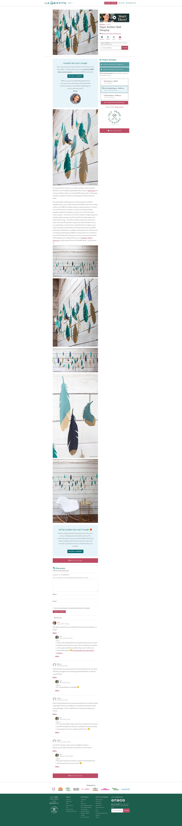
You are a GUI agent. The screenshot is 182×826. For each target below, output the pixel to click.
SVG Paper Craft (117, 33)
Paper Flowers (99, 799)
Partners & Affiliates (71, 811)
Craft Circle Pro (85, 817)
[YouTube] (121, 800)
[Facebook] (118, 800)
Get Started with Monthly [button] (114, 102)
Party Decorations (108, 33)
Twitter (90, 238)
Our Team (68, 799)
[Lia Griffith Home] (56, 3)
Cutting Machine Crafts (101, 813)
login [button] (132, 3)
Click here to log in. (119, 107)
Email (55, 601)
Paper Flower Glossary (86, 805)
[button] (110, 3)
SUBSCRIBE (124, 47)
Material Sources (85, 813)
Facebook (84, 238)
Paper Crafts (99, 805)
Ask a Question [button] (115, 130)
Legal (67, 803)
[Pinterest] (112, 800)
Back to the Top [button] (76, 560)
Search (122, 3)
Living (97, 811)
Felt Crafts (98, 801)
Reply (54, 633)
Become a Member (85, 811)
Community (83, 799)
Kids (97, 809)
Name (55, 594)
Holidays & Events (100, 807)
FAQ (67, 807)
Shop (82, 801)
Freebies (83, 815)
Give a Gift (83, 803)
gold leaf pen (91, 190)
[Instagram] (115, 800)
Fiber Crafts (99, 803)
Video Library (84, 809)
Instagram (56, 240)
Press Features (69, 809)
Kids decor (102, 24)
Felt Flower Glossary (86, 807)
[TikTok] (123, 800)
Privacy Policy (69, 805)
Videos (97, 817)
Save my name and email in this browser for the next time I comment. (72, 608)
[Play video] (114, 18)
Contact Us (69, 801)
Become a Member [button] (75, 76)
